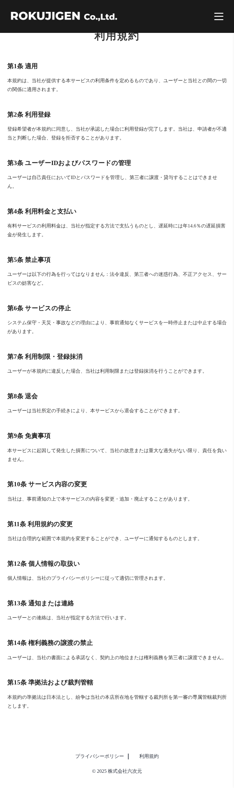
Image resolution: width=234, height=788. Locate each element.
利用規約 (149, 756)
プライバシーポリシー (99, 756)
